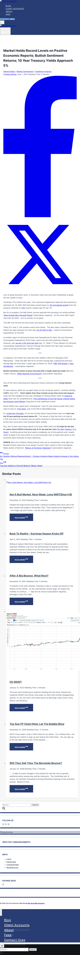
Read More (24, 518)
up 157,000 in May (44, 330)
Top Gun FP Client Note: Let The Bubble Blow (37, 723)
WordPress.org (12, 867)
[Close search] (2, 946)
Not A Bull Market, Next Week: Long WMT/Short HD (41, 494)
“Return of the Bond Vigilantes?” (38, 448)
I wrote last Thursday (15, 413)
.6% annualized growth (59, 305)
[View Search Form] (2, 22)
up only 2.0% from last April (27, 343)
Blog (8, 6)
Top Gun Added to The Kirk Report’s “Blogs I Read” (21, 464)
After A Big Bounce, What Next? (29, 575)
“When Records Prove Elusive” (29, 374)
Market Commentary (25, 72)
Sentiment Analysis (43, 72)
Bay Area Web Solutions (36, 903)
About (9, 12)
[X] (40, 290)
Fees (8, 14)
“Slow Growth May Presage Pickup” (18, 315)
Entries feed (11, 862)
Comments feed (13, 865)
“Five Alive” (21, 409)
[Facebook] (40, 217)
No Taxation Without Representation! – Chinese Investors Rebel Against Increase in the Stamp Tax (39, 456)
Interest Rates (9, 72)
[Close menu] (1, 912)
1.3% (23, 308)
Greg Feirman (11, 74)
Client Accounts (15, 9)
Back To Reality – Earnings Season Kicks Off (36, 533)
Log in (9, 859)
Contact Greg (7, 19)
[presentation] (42, 482)
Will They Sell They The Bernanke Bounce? (36, 763)
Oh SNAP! (16, 681)
